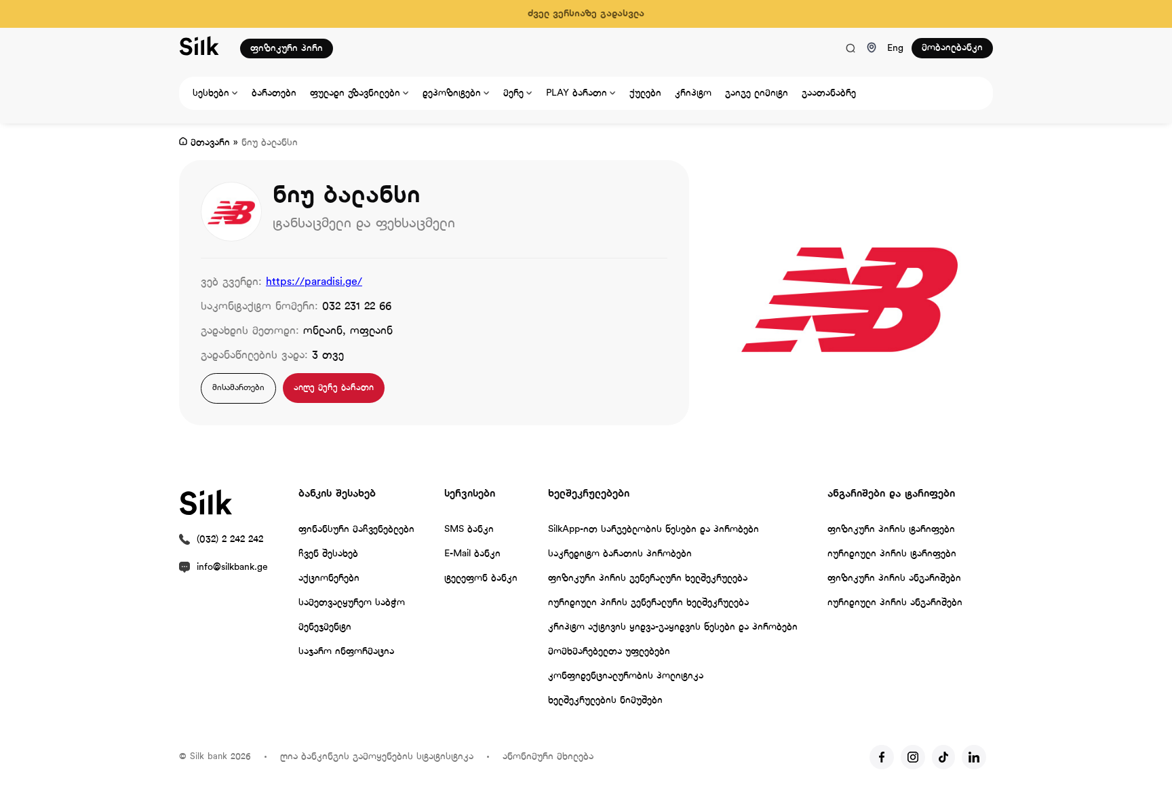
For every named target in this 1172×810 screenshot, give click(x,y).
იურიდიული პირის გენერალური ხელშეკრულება (648, 603)
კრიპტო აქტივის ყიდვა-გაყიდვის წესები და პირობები (673, 627)
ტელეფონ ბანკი (480, 578)
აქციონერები (328, 578)
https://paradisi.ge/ (314, 281)
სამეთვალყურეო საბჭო (351, 603)
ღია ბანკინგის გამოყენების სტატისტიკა (376, 757)
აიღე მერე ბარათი (334, 388)
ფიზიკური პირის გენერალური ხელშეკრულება (647, 578)
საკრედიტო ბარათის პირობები (620, 554)
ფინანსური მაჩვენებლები (356, 529)
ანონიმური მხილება (548, 757)
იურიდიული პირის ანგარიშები (894, 603)
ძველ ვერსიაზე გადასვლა (586, 14)
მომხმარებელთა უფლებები (609, 651)
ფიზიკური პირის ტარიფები (891, 529)
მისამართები (238, 388)
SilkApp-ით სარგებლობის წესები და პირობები (653, 529)
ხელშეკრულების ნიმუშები (605, 700)
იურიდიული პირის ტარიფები (891, 554)
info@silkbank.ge (232, 567)
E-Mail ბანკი (472, 554)
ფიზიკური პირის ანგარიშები (894, 578)
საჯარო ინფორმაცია (346, 651)
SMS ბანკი (469, 529)
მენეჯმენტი (324, 627)
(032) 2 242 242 (230, 539)
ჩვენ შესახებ (328, 554)
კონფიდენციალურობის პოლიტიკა (625, 676)
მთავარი (210, 143)
